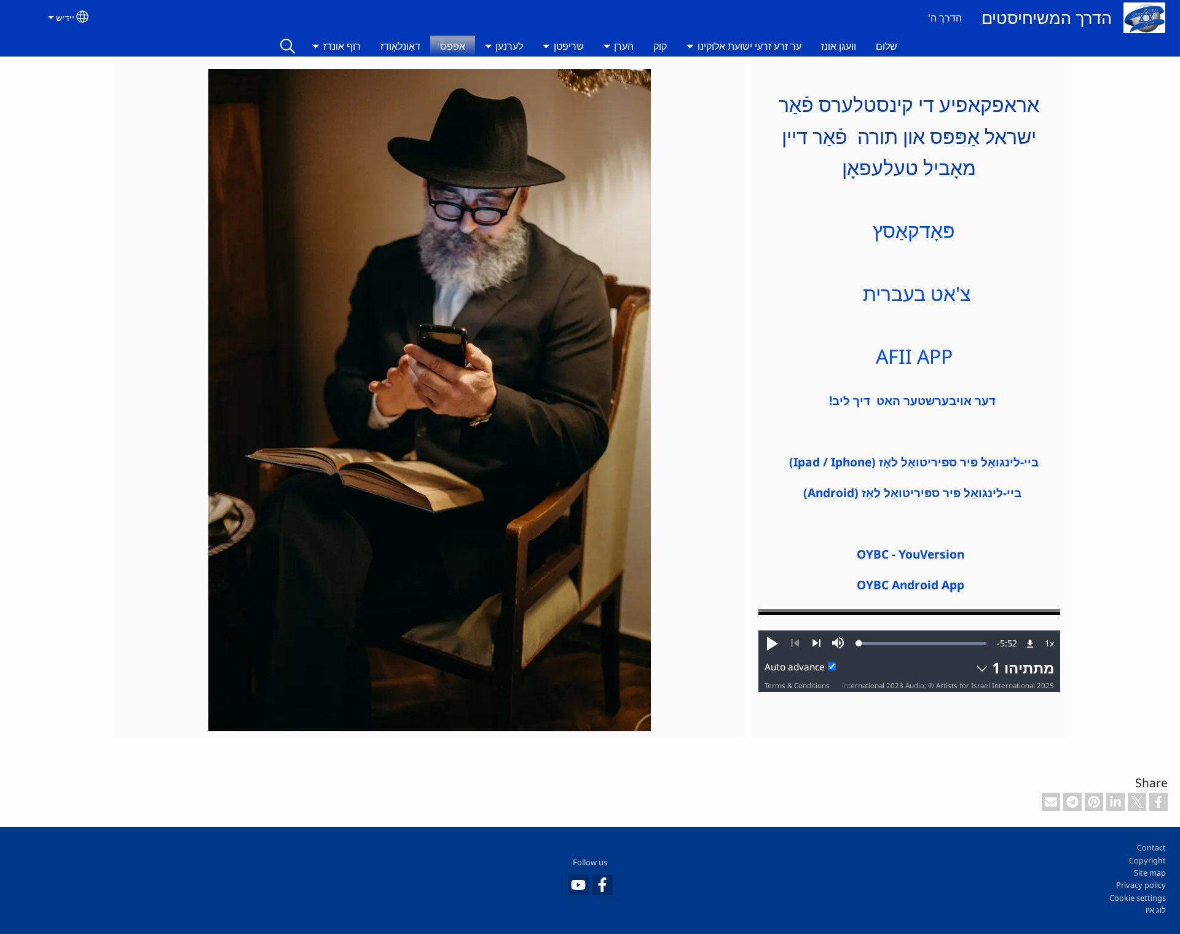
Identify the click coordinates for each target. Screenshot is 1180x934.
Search (287, 46)
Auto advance (795, 667)
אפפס (452, 46)
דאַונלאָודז (400, 46)
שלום (886, 46)
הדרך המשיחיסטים (1046, 17)
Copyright (1147, 860)
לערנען (509, 46)
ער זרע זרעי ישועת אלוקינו (749, 46)
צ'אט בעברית (914, 293)
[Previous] (795, 643)
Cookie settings (1137, 897)
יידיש (65, 17)
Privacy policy (1141, 884)
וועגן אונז (838, 46)
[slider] (923, 643)
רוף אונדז (342, 46)
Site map (1150, 872)
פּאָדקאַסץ (914, 230)
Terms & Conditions (797, 685)
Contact (1151, 847)
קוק (660, 46)
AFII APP (909, 356)
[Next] (816, 643)
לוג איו (1156, 910)
